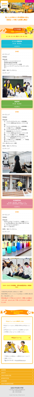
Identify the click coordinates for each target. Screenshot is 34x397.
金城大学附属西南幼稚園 (7, 383)
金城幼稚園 (4, 381)
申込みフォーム (17, 337)
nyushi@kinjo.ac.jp (20, 360)
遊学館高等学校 (5, 378)
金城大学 (3, 372)
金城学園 (3, 370)
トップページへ (29, 1)
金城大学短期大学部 (6, 375)
